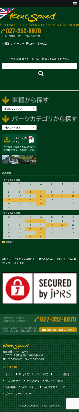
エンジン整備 (61, 374)
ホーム (9, 374)
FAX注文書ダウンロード (57, 387)
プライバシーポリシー (18, 393)
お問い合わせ (29, 387)
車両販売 (24, 374)
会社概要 (10, 387)
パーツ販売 (41, 374)
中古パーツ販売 (54, 380)
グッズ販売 (33, 380)
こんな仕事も (13, 380)
